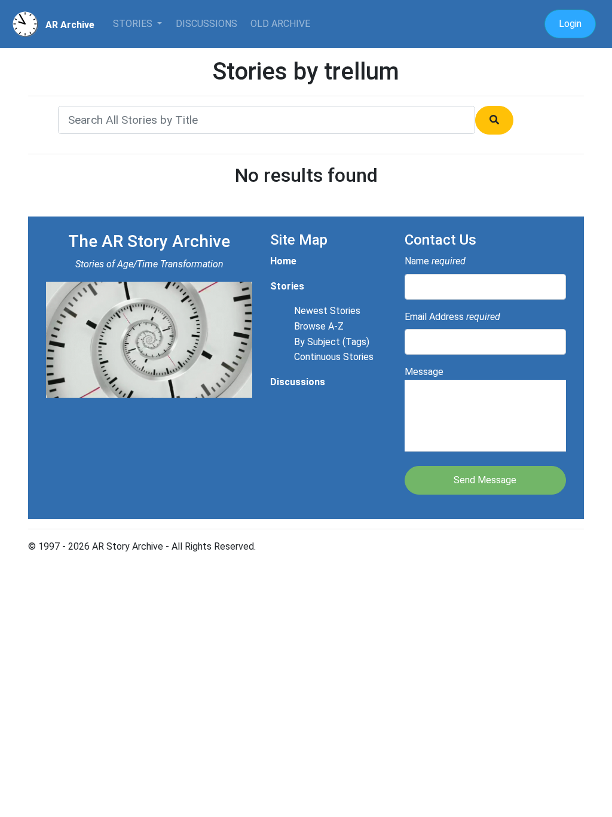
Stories (134, 23)
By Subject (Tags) (331, 341)
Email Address (452, 316)
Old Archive (280, 23)
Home (283, 261)
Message (424, 371)
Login (570, 23)
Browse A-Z (319, 326)
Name (435, 261)
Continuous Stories (334, 356)
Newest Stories (327, 310)
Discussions (206, 23)
